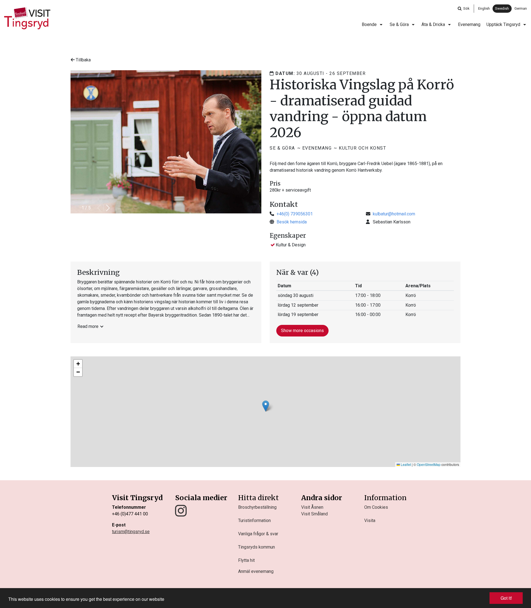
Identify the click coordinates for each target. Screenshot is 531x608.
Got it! (506, 598)
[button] (108, 208)
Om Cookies (376, 507)
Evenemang (469, 24)
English (484, 8)
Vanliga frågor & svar (258, 533)
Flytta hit (246, 560)
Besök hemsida (292, 222)
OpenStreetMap (429, 464)
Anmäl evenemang (256, 571)
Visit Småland (314, 513)
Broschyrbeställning (257, 507)
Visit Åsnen (312, 507)
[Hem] (27, 18)
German (520, 8)
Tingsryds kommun (256, 547)
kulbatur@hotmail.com (394, 213)
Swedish (502, 8)
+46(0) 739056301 (295, 213)
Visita (369, 520)
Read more (87, 326)
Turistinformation (254, 520)
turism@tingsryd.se (131, 531)
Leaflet (405, 464)
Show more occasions (302, 330)
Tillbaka (83, 59)
